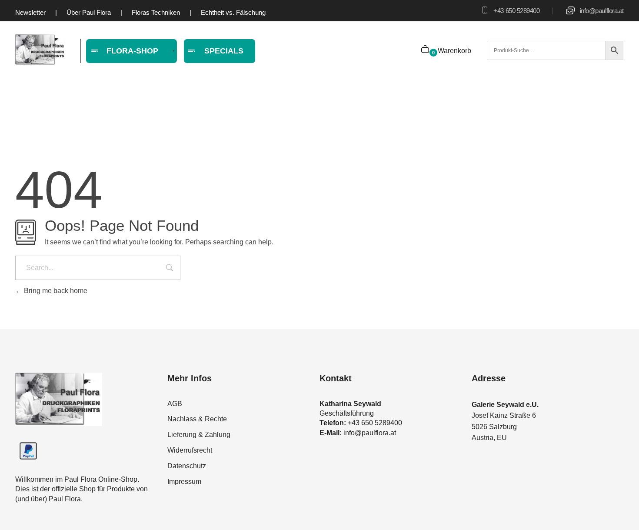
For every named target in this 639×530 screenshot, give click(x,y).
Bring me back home (54, 290)
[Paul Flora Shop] (40, 49)
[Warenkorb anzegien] (426, 50)
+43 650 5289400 (516, 10)
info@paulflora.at (602, 10)
